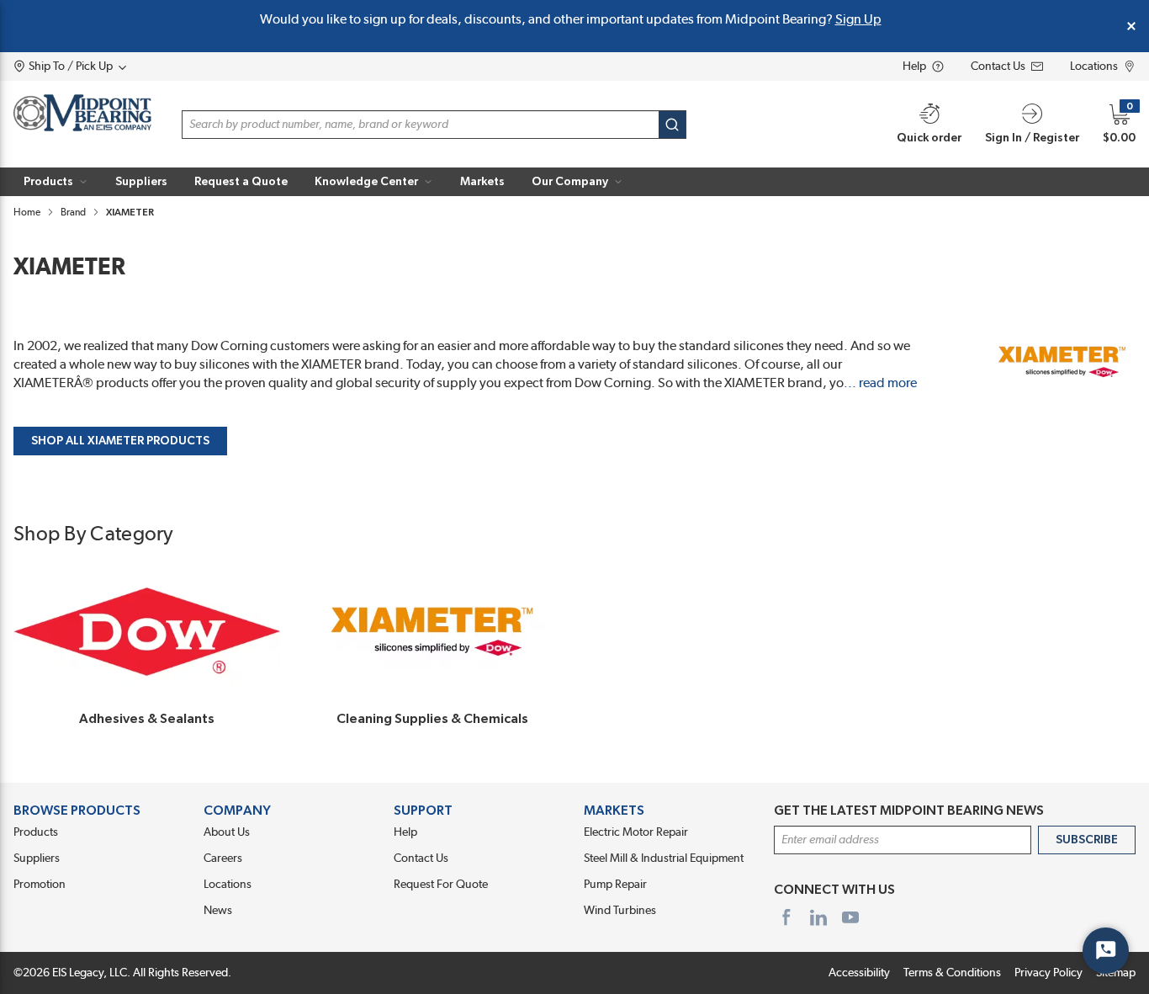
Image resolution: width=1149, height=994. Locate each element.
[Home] (82, 113)
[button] (55, 181)
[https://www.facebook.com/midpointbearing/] (786, 917)
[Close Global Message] (1131, 26)
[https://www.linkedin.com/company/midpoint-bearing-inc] (818, 917)
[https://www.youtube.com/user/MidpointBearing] (850, 917)
